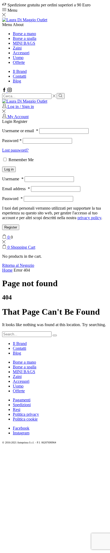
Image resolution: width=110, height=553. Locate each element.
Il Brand (20, 71)
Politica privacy (26, 414)
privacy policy (89, 217)
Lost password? (15, 150)
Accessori (21, 53)
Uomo (18, 57)
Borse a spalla (24, 38)
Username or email (20, 130)
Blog (17, 81)
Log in (9, 169)
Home (7, 270)
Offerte (19, 62)
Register (10, 227)
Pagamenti (21, 400)
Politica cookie (25, 419)
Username (12, 179)
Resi (16, 409)
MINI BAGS (24, 43)
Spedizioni (22, 404)
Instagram (21, 433)
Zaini (17, 48)
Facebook (21, 428)
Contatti (19, 76)
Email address (16, 188)
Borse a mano (24, 33)
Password (12, 140)
